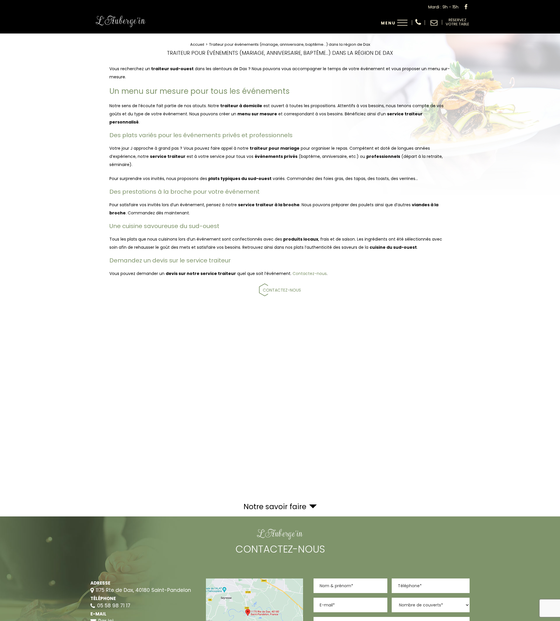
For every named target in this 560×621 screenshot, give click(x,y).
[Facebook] (466, 7)
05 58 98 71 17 (418, 22)
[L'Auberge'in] (123, 29)
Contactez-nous (310, 273)
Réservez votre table (457, 22)
